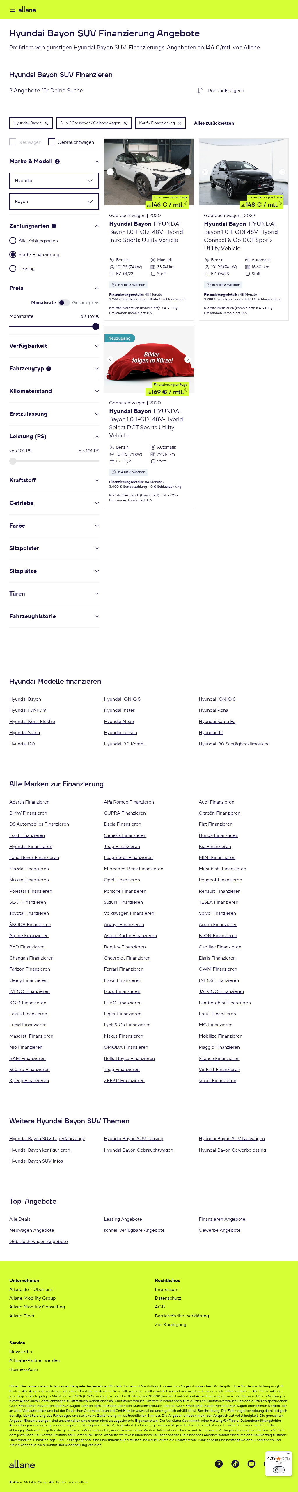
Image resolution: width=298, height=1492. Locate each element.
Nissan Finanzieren (29, 880)
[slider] (95, 326)
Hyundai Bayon (25, 699)
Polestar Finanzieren (30, 891)
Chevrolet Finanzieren (127, 958)
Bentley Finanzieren (125, 947)
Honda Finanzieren (218, 835)
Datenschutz (168, 1298)
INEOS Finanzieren (219, 980)
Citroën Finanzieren (219, 813)
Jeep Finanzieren (122, 846)
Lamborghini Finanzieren (225, 1003)
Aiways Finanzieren (124, 925)
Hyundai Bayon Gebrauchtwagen (138, 1150)
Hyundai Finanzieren (30, 846)
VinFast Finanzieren (219, 1070)
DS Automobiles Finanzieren (39, 824)
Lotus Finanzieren (217, 1014)
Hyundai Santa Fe (217, 722)
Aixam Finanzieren (218, 925)
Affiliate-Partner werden (34, 1360)
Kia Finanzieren (215, 846)
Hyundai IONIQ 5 (122, 699)
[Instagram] (219, 1463)
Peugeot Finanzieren (220, 880)
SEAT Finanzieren (27, 902)
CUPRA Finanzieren (125, 813)
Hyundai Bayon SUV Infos (36, 1161)
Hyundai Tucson (120, 733)
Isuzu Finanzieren (122, 991)
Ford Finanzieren (27, 835)
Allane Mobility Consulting (37, 1307)
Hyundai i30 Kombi (124, 744)
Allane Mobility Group (32, 1298)
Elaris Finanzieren (217, 958)
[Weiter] (188, 172)
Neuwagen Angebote (31, 1230)
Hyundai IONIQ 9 (27, 710)
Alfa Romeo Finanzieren (129, 802)
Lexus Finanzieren (28, 1014)
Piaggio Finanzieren (219, 1047)
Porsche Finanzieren (125, 891)
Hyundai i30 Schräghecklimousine (234, 744)
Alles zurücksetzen (214, 123)
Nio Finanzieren (25, 1047)
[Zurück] (110, 172)
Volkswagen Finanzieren (129, 913)
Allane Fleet (22, 1316)
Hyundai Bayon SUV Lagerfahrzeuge (47, 1139)
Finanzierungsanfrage (171, 197)
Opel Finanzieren (122, 880)
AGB (160, 1307)
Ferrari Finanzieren (123, 969)
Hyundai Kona (213, 710)
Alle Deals (19, 1219)
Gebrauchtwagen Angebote (38, 1241)
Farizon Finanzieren (29, 969)
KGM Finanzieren (27, 1003)
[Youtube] (251, 1463)
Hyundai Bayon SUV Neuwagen (232, 1139)
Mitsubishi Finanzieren (222, 869)
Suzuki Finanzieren (123, 902)
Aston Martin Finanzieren (130, 936)
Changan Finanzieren (31, 958)
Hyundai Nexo (119, 722)
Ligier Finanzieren (122, 1014)
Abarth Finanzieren (29, 802)
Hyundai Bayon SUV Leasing (133, 1139)
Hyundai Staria (24, 733)
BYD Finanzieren (27, 947)
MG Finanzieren (216, 1025)
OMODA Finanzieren (126, 1047)
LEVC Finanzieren (123, 1003)
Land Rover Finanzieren (34, 857)
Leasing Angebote (123, 1219)
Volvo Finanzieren (217, 913)
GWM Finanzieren (218, 969)
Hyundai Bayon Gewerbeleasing (232, 1150)
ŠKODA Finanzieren (30, 925)
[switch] (279, 1469)
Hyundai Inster (119, 710)
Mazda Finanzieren (29, 869)
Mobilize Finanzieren (220, 1036)
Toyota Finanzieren (29, 913)
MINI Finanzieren (217, 857)
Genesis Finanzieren (125, 835)
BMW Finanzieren (28, 813)
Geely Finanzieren (28, 980)
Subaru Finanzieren (29, 1070)
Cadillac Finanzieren (220, 947)
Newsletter (21, 1352)
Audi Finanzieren (216, 802)
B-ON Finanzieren (218, 936)
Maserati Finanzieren (31, 1036)
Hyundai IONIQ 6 (217, 699)
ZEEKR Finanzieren (124, 1081)
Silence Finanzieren (219, 1058)
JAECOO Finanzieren (221, 991)
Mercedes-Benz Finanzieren (133, 869)
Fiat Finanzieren (216, 824)
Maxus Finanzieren (123, 1036)
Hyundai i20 (22, 744)
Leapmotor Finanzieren (128, 857)
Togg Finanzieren (122, 1070)
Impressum (166, 1289)
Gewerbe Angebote (220, 1230)
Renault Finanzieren (220, 891)
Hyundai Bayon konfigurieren (39, 1150)
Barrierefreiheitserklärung (182, 1316)
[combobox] (246, 91)
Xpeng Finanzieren (29, 1081)
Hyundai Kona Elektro (32, 722)
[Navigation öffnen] (12, 9)
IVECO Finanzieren (29, 991)
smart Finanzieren (217, 1081)
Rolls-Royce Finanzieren (129, 1058)
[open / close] (87, 180)
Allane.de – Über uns (31, 1289)
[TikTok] (235, 1463)
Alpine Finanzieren (29, 936)
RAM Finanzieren (27, 1058)
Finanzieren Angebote (222, 1219)
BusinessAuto (23, 1369)
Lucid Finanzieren (28, 1025)
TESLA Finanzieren (218, 902)
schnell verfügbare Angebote (134, 1230)
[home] (77, 9)
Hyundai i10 (211, 733)
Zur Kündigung (170, 1325)
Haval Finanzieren (122, 980)
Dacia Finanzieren (122, 824)
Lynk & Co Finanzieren (127, 1025)
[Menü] (288, 1454)
